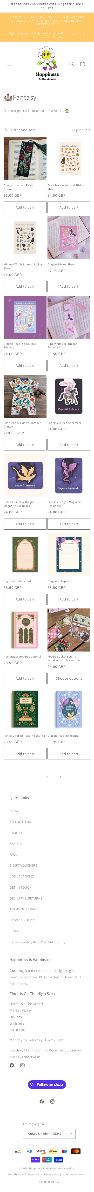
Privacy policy (52, 1174)
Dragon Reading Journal (63, 735)
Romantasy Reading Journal (22, 656)
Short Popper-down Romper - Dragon (23, 424)
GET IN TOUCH (21, 887)
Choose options (69, 678)
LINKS (14, 931)
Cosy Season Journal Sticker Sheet (66, 187)
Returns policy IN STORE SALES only (37, 942)
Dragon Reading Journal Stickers (20, 345)
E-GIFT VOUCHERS (23, 865)
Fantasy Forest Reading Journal (25, 735)
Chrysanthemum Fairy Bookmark (18, 187)
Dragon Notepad (58, 581)
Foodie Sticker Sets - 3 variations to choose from (64, 658)
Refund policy (30, 1174)
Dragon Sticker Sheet (61, 264)
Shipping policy (49, 1181)
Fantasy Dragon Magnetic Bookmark (64, 504)
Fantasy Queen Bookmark (64, 423)
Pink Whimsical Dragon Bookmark (62, 345)
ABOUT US (17, 833)
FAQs (13, 854)
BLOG (14, 811)
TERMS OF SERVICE (24, 909)
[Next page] (60, 777)
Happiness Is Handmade (44, 1168)
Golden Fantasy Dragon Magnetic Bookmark (19, 504)
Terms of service (76, 1174)
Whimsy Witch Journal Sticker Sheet (23, 266)
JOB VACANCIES (22, 876)
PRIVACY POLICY (22, 920)
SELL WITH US (20, 821)
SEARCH (16, 843)
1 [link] (34, 777)
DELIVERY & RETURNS (26, 898)
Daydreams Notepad (17, 581)
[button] (9, 64)
